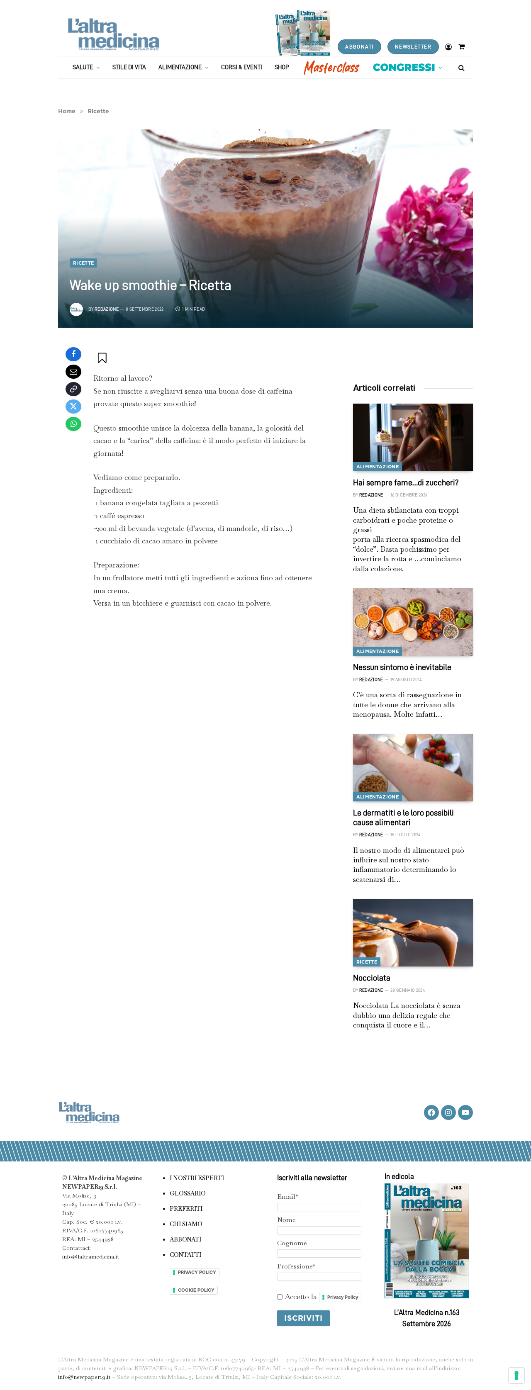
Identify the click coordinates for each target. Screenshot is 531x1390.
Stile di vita (129, 67)
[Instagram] (448, 1112)
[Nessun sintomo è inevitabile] (413, 622)
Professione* (296, 1266)
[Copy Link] (73, 389)
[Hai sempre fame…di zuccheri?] (413, 437)
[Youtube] (465, 1112)
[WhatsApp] (73, 424)
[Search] (461, 67)
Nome (286, 1219)
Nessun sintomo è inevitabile (402, 667)
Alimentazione (180, 67)
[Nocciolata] (413, 932)
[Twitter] (73, 406)
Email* (287, 1196)
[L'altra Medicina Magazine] (113, 34)
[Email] (73, 372)
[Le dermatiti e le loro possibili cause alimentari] (413, 767)
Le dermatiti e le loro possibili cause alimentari (403, 817)
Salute (83, 67)
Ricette (83, 263)
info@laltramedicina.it (90, 1256)
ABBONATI (359, 46)
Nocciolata (371, 978)
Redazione (107, 309)
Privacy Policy (342, 1297)
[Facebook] (73, 354)
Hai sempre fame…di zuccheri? (406, 482)
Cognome (292, 1243)
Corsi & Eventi (241, 67)
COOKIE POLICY (196, 1290)
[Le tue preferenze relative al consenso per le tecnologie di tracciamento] (516, 1375)
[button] (103, 357)
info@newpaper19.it (84, 1376)
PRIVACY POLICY (197, 1272)
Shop (282, 67)
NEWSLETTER (413, 46)
